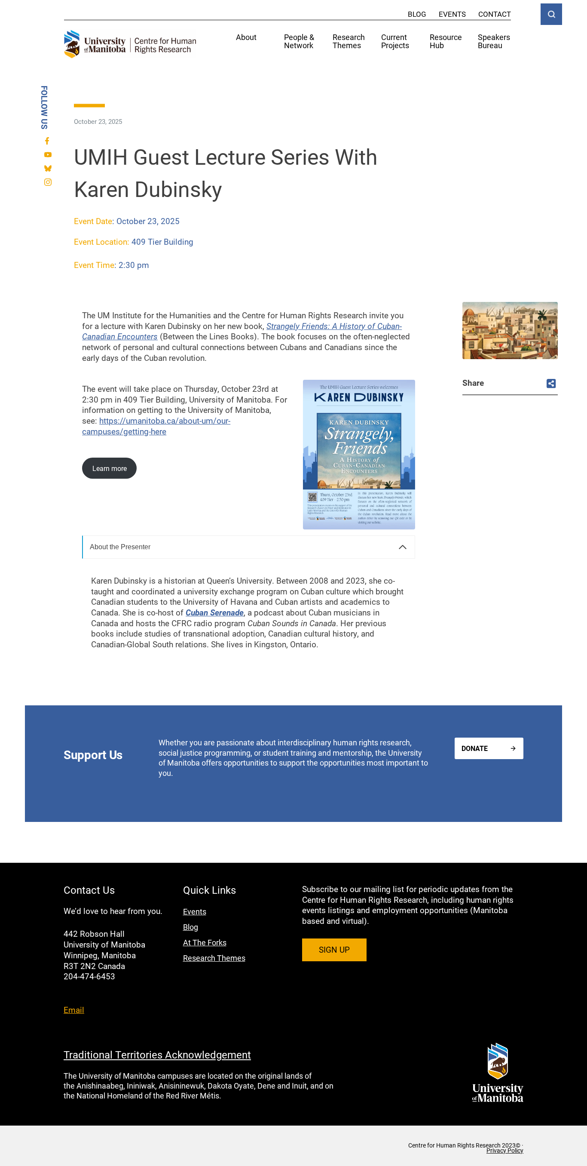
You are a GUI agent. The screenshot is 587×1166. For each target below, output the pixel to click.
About (246, 37)
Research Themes (349, 41)
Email (74, 1009)
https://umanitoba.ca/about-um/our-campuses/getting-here (156, 426)
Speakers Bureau (494, 41)
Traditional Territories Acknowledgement (157, 1054)
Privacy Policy (504, 1150)
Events (452, 14)
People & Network (299, 41)
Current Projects (395, 41)
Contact (494, 14)
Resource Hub (446, 41)
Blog (417, 14)
